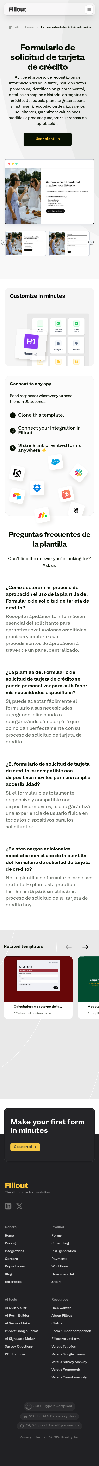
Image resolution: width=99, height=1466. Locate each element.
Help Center (61, 1308)
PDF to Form (15, 1354)
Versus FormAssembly (69, 1377)
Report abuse (15, 1266)
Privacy (26, 1437)
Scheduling (60, 1243)
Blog (8, 1274)
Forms (56, 1235)
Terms (40, 1437)
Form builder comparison (71, 1331)
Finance (29, 27)
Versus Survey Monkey (69, 1362)
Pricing (10, 1243)
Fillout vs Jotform (65, 1339)
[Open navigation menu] (89, 9)
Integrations (14, 1251)
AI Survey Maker (18, 1323)
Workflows (59, 1266)
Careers (11, 1258)
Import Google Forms (21, 1331)
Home (9, 1235)
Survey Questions (19, 1346)
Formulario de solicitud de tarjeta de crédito (66, 27)
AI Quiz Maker (16, 1308)
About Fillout (61, 1315)
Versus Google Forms (68, 1354)
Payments (59, 1258)
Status (56, 1323)
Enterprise (13, 1282)
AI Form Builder (17, 1315)
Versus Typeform (64, 1346)
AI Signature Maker (20, 1339)
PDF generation (63, 1251)
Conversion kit (62, 1274)
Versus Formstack (65, 1369)
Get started (23, 1147)
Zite (54, 1282)
